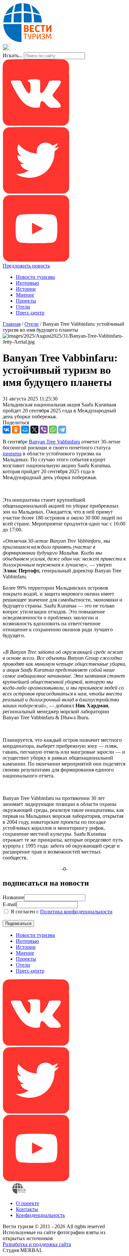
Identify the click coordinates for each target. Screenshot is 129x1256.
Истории (26, 289)
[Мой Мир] (25, 430)
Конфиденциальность (40, 1215)
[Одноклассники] (16, 430)
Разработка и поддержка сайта (37, 1244)
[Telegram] (62, 430)
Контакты (27, 1209)
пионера (12, 453)
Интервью (27, 283)
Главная (12, 324)
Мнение (25, 295)
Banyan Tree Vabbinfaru (54, 441)
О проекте (27, 1203)
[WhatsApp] (53, 430)
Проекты (26, 301)
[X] (34, 430)
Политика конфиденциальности (76, 911)
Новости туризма (35, 277)
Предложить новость (26, 266)
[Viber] (44, 430)
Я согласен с (60, 911)
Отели (23, 307)
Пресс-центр (30, 312)
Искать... (12, 55)
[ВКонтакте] (7, 430)
